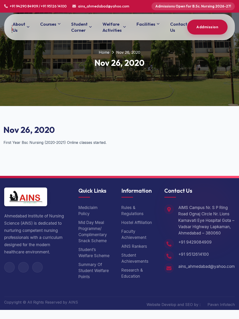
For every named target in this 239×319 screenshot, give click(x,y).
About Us (19, 27)
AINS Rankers (134, 246)
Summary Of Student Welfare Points (93, 270)
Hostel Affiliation (136, 222)
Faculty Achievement (133, 234)
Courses (48, 24)
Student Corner (79, 27)
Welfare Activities (112, 27)
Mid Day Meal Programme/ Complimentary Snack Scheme (92, 231)
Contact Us (178, 27)
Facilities (146, 24)
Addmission (207, 27)
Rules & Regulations (132, 210)
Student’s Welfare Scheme (93, 252)
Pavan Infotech (221, 304)
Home (104, 52)
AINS (73, 302)
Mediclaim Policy (88, 210)
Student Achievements (134, 258)
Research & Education (132, 273)
